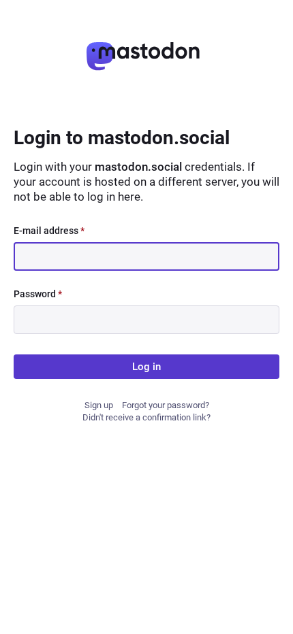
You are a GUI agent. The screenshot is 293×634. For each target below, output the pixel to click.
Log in (146, 367)
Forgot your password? (165, 405)
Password (38, 293)
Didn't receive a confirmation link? (146, 417)
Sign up (98, 405)
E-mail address (49, 230)
